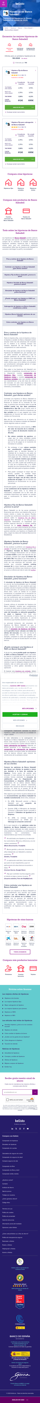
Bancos (20, 28)
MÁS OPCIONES (28, 708)
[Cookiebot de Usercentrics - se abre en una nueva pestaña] (29, 675)
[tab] (9, 47)
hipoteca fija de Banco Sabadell (20, 519)
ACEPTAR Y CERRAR (20, 714)
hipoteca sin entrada (22, 671)
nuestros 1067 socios (18, 686)
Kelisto (6, 28)
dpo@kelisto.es (32, 1107)
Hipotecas (13, 28)
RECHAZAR (20, 726)
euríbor (33, 570)
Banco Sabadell (28, 28)
